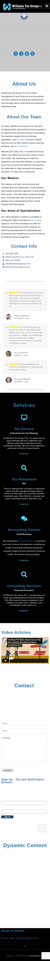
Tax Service (24, 429)
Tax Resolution (24, 479)
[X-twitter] (21, 53)
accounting (22, 140)
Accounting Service (24, 530)
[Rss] (32, 53)
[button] (25, 946)
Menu (46, 6)
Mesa (12, 938)
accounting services (26, 541)
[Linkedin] (27, 53)
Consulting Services (24, 586)
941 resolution (20, 146)
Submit (7, 770)
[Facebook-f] (15, 53)
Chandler (27, 938)
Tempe (35, 938)
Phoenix (5, 938)
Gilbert (19, 938)
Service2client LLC (36, 956)
